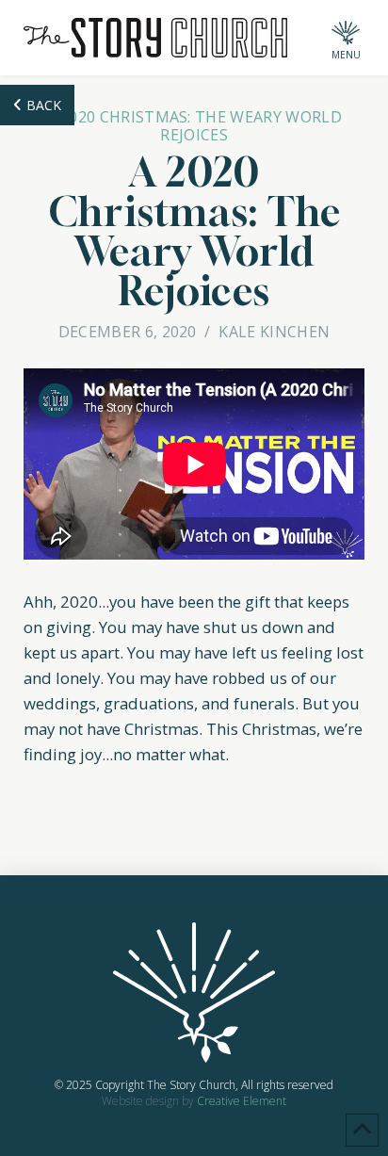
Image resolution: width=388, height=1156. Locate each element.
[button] (345, 37)
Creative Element (241, 1101)
